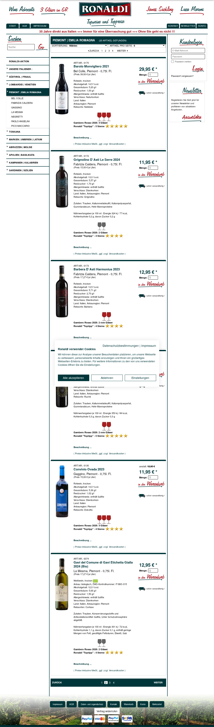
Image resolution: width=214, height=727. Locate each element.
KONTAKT (173, 25)
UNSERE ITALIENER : (20, 69)
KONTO (202, 25)
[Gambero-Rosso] (54, 10)
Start (12, 25)
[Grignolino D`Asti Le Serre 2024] (62, 182)
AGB (24, 25)
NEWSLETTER (188, 25)
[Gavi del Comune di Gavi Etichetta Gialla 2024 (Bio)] (62, 584)
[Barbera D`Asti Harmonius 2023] (62, 291)
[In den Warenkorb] (151, 81)
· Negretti (16, 116)
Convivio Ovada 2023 (89, 469)
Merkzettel (157, 704)
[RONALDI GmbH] (104, 15)
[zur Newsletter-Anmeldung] (190, 118)
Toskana (14, 131)
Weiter (121, 50)
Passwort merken (183, 61)
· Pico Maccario (19, 125)
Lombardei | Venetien (22, 84)
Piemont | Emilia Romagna (24, 92)
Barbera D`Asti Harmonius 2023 (97, 269)
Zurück (94, 50)
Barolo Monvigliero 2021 (91, 66)
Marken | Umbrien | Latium (25, 139)
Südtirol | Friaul (19, 76)
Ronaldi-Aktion (18, 61)
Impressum (39, 25)
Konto (142, 704)
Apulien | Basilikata (21, 154)
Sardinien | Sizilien (20, 170)
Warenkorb (128, 704)
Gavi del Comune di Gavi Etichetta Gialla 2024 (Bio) (103, 564)
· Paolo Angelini (20, 121)
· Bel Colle (16, 98)
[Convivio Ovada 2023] (62, 491)
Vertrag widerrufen (107, 711)
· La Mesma (16, 112)
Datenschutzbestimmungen (121, 345)
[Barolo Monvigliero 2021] (62, 88)
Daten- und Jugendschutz (92, 704)
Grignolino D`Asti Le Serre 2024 (97, 159)
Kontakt (113, 704)
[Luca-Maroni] (192, 10)
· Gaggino (16, 107)
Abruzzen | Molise (20, 147)
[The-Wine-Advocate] (22, 10)
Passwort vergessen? (182, 75)
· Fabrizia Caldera (21, 102)
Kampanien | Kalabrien (23, 162)
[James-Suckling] (160, 10)
